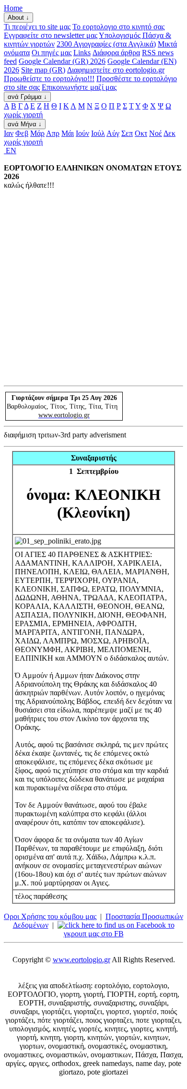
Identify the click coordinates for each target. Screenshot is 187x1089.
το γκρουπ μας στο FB (119, 929)
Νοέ (155, 133)
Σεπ (127, 133)
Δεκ (169, 133)
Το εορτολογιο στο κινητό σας (118, 27)
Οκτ (141, 133)
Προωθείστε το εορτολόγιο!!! (49, 78)
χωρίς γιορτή (23, 114)
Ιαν (8, 133)
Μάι (67, 133)
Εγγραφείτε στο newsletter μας (50, 35)
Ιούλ (98, 133)
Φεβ (21, 133)
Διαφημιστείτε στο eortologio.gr (115, 70)
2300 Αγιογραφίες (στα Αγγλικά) (106, 44)
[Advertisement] (93, 287)
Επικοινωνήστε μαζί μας (79, 87)
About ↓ (18, 17)
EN (10, 150)
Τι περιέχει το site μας (37, 27)
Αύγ (112, 133)
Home (13, 8)
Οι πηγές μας (51, 52)
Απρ (52, 133)
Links (82, 52)
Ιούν (82, 133)
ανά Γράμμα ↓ (27, 96)
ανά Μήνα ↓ (25, 124)
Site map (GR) (43, 70)
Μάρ (37, 133)
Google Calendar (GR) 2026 (62, 61)
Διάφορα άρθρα (116, 52)
